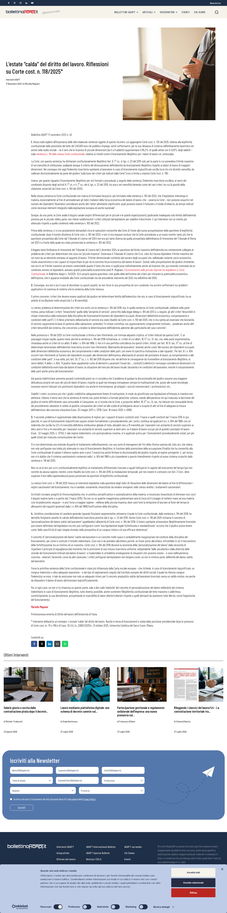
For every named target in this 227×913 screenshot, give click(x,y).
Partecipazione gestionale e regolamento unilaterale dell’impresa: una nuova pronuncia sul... (140, 711)
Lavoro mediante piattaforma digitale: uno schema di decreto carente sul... (85, 709)
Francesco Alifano (127, 721)
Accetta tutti (193, 872)
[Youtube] (32, 3)
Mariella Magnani (32, 83)
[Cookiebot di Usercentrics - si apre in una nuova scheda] (20, 907)
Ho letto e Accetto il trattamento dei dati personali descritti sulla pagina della (54, 799)
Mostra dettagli (161, 907)
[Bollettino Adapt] (33, 12)
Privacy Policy (89, 799)
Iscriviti (21, 807)
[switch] (86, 906)
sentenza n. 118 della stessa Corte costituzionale (60, 154)
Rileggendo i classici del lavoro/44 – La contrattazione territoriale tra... (196, 709)
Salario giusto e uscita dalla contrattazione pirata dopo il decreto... (26, 709)
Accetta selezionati (193, 882)
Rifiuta (193, 892)
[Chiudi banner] (222, 869)
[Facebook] (8, 3)
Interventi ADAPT (13, 79)
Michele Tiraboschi (14, 721)
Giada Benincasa (70, 721)
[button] (216, 12)
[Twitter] (14, 3)
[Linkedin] (26, 3)
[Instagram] (20, 3)
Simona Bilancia (183, 721)
